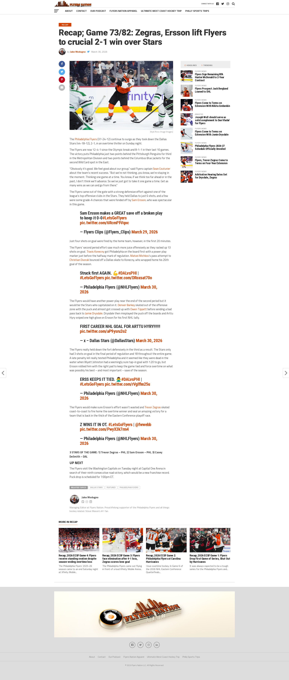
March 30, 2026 (149, 340)
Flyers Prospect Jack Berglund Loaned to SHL (211, 90)
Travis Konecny (95, 251)
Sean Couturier (161, 169)
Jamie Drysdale (94, 313)
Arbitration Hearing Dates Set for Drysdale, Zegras (211, 176)
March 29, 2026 (144, 232)
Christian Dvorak (79, 260)
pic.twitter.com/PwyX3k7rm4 (104, 429)
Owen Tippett (138, 309)
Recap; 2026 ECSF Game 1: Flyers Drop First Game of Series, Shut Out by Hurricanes (210, 559)
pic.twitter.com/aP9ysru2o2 (103, 331)
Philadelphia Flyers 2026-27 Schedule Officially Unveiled (210, 147)
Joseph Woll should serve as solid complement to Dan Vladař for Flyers (212, 120)
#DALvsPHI (127, 273)
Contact (81, 11)
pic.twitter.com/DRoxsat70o (128, 277)
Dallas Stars (96, 487)
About (69, 11)
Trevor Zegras (152, 407)
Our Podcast (98, 11)
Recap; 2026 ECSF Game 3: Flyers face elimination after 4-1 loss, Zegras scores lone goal (121, 559)
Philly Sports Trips (197, 11)
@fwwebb (143, 424)
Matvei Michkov (139, 256)
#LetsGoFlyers (115, 217)
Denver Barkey (126, 305)
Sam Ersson (139, 200)
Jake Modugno (78, 52)
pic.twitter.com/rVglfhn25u (127, 384)
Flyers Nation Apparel (123, 11)
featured (111, 487)
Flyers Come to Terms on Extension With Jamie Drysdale (211, 133)
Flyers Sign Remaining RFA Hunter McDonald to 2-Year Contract (209, 77)
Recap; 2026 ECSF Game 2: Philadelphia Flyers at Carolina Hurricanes (163, 559)
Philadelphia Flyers (86, 139)
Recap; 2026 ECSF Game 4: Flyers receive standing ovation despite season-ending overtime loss (77, 559)
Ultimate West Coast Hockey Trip (161, 11)
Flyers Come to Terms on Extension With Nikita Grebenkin (212, 104)
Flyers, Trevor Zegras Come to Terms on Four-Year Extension (211, 162)
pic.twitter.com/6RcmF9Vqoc (104, 222)
